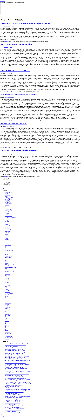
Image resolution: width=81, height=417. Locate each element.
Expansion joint (7, 195)
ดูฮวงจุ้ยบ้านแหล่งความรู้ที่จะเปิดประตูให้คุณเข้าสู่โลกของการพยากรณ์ (18, 376)
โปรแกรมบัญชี (8, 334)
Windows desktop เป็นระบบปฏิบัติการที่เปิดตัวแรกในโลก (15, 378)
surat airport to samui (8, 199)
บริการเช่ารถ (7, 252)
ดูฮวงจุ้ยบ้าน (7, 227)
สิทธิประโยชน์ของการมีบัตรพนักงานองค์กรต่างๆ (14, 392)
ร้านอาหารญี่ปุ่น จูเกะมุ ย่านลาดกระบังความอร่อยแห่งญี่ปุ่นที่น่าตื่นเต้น (18, 379)
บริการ (12, 120)
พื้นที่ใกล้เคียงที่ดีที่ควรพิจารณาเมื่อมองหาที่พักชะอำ (15, 71)
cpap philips (7, 193)
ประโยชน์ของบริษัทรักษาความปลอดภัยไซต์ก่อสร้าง (18, 383)
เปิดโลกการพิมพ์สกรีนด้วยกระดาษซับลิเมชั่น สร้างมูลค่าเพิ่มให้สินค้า (18, 352)
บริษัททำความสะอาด (9, 254)
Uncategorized (7, 201)
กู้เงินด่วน (6, 207)
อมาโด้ (6, 296)
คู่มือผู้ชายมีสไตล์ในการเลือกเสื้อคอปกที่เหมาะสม (14, 381)
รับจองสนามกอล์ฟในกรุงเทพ (10, 267)
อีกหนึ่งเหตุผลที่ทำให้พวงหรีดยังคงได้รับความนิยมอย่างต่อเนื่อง (17, 343)
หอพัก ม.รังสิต (7, 292)
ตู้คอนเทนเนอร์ (8, 229)
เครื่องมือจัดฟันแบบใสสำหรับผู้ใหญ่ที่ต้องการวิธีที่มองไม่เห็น (16, 390)
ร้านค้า (6, 276)
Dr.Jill (6, 194)
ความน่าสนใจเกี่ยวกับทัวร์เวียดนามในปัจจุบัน (13, 394)
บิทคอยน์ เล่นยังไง (8, 256)
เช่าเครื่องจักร (7, 315)
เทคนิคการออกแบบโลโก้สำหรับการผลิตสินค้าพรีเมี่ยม (15, 345)
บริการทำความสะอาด (9, 250)
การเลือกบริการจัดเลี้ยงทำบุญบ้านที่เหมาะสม (13, 385)
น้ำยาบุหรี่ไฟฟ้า (8, 245)
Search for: (4, 412)
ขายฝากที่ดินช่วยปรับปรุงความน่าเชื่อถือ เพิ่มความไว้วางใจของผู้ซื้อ (18, 389)
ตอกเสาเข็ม (7, 228)
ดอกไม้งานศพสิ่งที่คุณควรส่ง (10, 404)
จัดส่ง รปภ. (7, 221)
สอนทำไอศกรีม (8, 283)
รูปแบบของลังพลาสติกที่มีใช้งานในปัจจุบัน (13, 407)
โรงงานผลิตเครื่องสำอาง (9, 336)
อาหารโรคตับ (7, 300)
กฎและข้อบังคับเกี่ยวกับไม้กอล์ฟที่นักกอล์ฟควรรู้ (14, 349)
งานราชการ (7, 218)
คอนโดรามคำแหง (8, 216)
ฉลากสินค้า (7, 223)
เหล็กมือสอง (7, 332)
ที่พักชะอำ (6, 91)
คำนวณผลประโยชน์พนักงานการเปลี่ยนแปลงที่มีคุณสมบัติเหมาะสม (18, 405)
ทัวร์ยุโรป (6, 235)
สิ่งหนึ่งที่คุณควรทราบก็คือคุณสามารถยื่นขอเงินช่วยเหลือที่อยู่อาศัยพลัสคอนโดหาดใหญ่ (25, 23)
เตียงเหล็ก (7, 321)
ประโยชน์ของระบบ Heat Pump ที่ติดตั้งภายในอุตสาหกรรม (16, 387)
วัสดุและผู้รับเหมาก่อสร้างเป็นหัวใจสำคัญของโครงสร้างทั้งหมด (18, 94)
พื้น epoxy (6, 263)
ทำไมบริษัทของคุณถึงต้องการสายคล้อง (12, 403)
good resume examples (9, 197)
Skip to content (3, 14)
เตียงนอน (6, 319)
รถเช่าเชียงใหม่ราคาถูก (9, 264)
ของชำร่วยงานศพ (8, 209)
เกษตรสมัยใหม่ (8, 303)
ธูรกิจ (6, 243)
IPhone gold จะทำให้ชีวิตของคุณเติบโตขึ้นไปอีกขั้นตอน (15, 354)
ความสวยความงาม (8, 214)
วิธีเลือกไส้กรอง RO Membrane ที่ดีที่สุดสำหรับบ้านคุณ (15, 357)
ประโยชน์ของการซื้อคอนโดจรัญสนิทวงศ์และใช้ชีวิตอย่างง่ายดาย (19, 150)
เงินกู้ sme (6, 311)
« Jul (3, 188)
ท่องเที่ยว (6, 234)
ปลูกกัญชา (7, 258)
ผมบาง (6, 260)
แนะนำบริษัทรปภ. (8, 333)
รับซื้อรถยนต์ (7, 274)
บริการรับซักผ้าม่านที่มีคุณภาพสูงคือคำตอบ (13, 375)
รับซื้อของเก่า (7, 272)
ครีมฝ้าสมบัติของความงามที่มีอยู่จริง (12, 365)
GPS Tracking (7, 198)
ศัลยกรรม (7, 281)
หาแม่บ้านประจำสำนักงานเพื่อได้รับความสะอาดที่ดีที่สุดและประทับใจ (18, 382)
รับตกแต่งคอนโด (8, 275)
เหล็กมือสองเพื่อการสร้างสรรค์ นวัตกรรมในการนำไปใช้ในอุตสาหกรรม (18, 371)
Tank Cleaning (7, 200)
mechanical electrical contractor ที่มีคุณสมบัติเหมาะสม (15, 408)
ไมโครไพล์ (7, 339)
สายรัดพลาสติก (8, 285)
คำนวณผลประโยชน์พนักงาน (10, 217)
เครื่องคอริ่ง (7, 304)
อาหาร (6, 297)
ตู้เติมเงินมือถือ (7, 231)
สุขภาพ (6, 289)
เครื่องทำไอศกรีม (8, 307)
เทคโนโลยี (7, 322)
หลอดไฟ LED (7, 290)
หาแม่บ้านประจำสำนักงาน (10, 293)
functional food (7, 196)
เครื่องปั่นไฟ (7, 308)
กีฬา (6, 206)
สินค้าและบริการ (8, 287)
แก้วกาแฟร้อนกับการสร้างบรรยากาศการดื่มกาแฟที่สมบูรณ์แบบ (17, 356)
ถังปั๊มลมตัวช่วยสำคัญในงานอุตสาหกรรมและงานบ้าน (15, 363)
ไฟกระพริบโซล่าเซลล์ (9, 337)
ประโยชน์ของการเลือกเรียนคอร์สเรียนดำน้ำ (13, 397)
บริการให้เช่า (7, 253)
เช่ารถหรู (6, 312)
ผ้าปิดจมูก (7, 261)
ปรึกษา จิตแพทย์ (8, 257)
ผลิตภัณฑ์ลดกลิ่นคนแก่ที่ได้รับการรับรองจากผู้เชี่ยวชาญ (15, 350)
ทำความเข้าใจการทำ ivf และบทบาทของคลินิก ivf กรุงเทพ (16, 347)
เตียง (6, 318)
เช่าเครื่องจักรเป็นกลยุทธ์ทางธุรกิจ (11, 411)
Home (4, 16)
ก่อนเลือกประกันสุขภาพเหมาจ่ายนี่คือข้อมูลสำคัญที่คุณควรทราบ (17, 396)
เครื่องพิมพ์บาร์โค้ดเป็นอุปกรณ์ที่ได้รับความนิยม (14, 353)
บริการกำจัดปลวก (8, 247)
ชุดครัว (6, 224)
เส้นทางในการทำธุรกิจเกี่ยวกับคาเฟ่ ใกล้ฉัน (13, 410)
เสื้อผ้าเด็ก (7, 326)
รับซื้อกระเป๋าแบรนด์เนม (9, 271)
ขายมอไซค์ (7, 213)
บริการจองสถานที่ (8, 249)
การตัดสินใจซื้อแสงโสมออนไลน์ (11, 393)
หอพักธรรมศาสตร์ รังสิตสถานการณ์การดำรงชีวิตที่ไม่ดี (16, 44)
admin (13, 26)
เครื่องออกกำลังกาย (8, 310)
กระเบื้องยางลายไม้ (8, 203)
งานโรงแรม (7, 220)
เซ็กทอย (6, 316)
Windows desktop (8, 202)
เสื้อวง (6, 329)
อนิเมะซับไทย (7, 294)
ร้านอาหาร (7, 278)
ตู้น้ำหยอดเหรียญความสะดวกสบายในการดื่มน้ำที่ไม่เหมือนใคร (17, 374)
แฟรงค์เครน (2, 1)
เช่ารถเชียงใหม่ (8, 314)
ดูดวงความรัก (7, 225)
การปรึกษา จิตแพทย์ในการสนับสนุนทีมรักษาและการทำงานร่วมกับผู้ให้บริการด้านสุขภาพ (22, 372)
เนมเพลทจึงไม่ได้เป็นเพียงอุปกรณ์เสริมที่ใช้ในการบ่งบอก (15, 358)
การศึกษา (7, 205)
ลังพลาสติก (7, 279)
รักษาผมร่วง (7, 265)
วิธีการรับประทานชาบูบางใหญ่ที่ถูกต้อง (12, 386)
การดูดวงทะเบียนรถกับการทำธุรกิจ (11, 346)
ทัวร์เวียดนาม (7, 236)
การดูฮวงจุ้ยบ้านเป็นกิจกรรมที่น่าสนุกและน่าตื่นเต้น (14, 361)
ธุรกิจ (9, 120)
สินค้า (6, 286)
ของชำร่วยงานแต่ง (8, 210)
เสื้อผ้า (6, 325)
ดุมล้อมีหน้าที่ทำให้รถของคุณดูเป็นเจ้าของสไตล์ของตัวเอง (16, 368)
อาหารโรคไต (7, 301)
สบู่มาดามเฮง (7, 282)
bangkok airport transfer (9, 192)
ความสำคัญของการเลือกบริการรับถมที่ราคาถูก (14, 401)
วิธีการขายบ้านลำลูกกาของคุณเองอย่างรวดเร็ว (13, 124)
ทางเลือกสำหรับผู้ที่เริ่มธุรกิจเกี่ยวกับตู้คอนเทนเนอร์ (14, 400)
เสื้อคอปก (6, 323)
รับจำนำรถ (7, 268)
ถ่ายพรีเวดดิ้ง (7, 232)
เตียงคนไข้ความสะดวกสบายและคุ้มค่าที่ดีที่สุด (14, 367)
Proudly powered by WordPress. (6, 416)
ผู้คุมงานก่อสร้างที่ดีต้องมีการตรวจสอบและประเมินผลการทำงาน (17, 360)
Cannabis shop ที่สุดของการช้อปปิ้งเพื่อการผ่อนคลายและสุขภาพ (17, 364)
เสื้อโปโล (6, 330)
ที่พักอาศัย (6, 41)
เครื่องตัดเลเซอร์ (8, 305)
